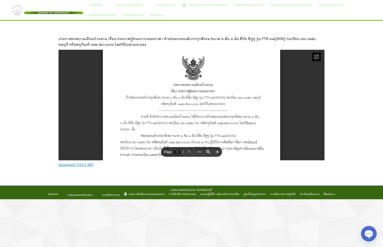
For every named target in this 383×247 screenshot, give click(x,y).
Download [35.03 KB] (76, 165)
